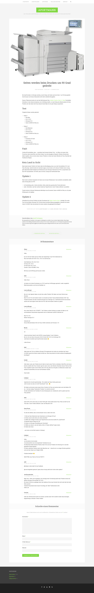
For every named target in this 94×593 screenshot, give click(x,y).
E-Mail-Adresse (26, 542)
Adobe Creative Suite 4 (54, 200)
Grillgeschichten (55, 1)
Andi (25, 275)
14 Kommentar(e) (54, 89)
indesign (64, 209)
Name (24, 536)
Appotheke (45, 1)
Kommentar (25, 516)
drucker (56, 209)
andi (25, 462)
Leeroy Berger (28, 290)
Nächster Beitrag (54, 233)
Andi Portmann (39, 89)
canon (51, 209)
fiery (60, 209)
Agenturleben (35, 1)
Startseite (26, 1)
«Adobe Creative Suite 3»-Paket (57, 100)
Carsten (26, 492)
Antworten (68, 249)
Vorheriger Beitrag (39, 233)
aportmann (47, 10)
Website (24, 547)
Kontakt (65, 1)
